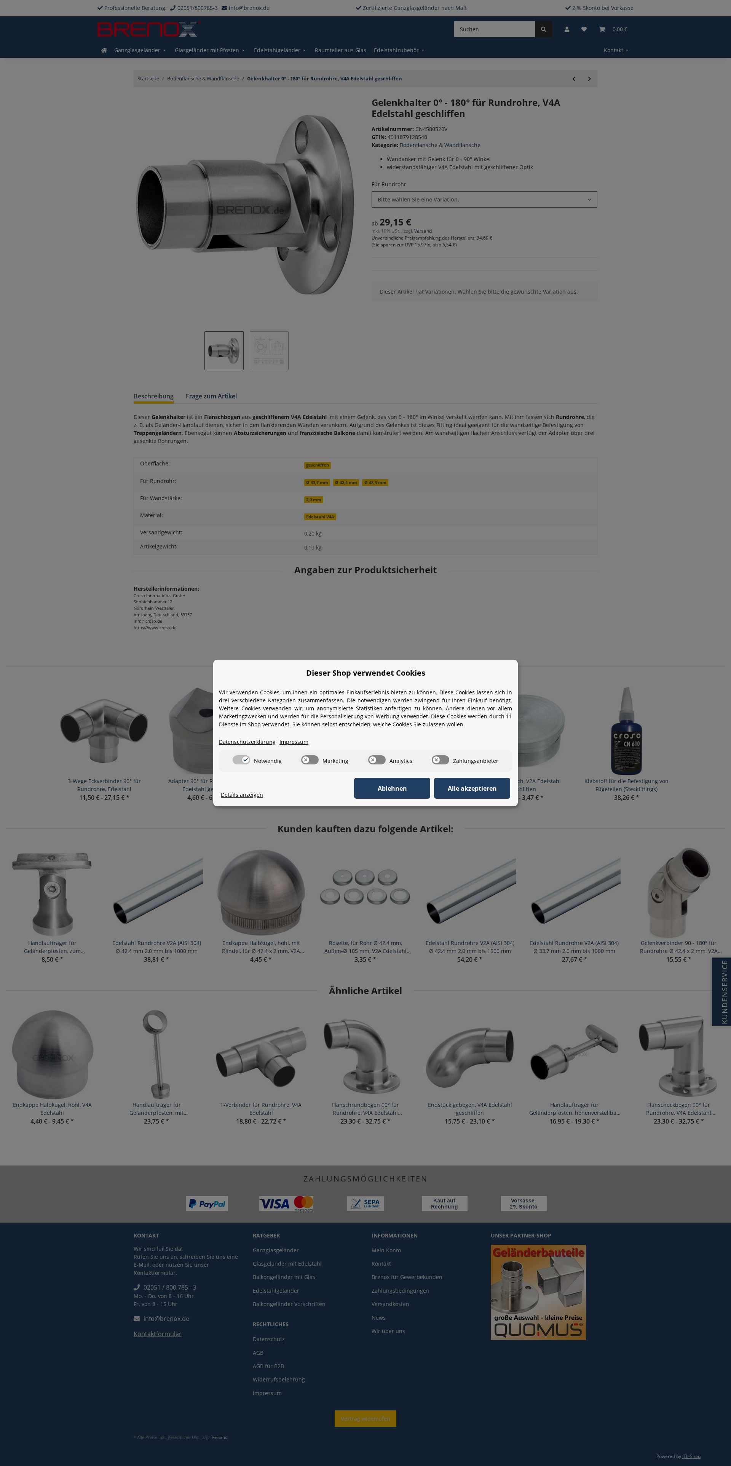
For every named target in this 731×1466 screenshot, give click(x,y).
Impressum (293, 741)
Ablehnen (392, 788)
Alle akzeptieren (472, 788)
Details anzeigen (242, 794)
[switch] (241, 759)
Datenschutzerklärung (247, 741)
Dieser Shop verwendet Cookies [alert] (365, 673)
